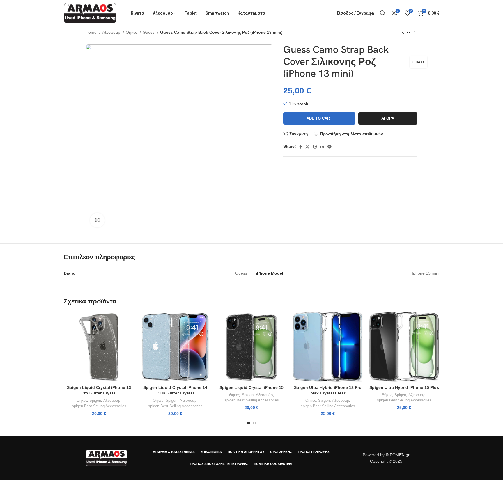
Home (92, 32)
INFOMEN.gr (398, 454)
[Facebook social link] (300, 146)
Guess (149, 32)
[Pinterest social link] (315, 146)
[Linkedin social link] (322, 146)
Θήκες (132, 32)
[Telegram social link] (329, 146)
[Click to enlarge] (97, 220)
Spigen (95, 400)
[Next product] (414, 32)
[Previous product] (403, 32)
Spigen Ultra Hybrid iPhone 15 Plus (404, 387)
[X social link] (307, 146)
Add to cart (319, 118)
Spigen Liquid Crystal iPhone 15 (251, 387)
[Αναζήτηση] (383, 13)
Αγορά (387, 118)
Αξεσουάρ (111, 32)
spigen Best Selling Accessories (99, 406)
